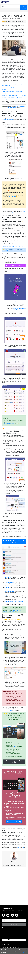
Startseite (4, 13)
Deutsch (6, 944)
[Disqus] (14, 884)
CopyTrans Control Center (12, 534)
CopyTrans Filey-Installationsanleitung (12, 301)
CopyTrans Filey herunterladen (16, 265)
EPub (18, 847)
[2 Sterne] (3, 21)
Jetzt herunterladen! (13, 822)
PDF (23, 847)
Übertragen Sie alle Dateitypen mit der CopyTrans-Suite (14, 95)
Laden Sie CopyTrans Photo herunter (14, 761)
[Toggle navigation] (25, 2)
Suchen (23, 8)
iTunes (7, 121)
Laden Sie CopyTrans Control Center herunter (14, 541)
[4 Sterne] (4, 21)
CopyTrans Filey (12, 196)
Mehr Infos (24, 950)
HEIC (15, 746)
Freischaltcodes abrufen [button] (14, 939)
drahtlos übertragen (9, 250)
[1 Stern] (2, 21)
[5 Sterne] (5, 21)
